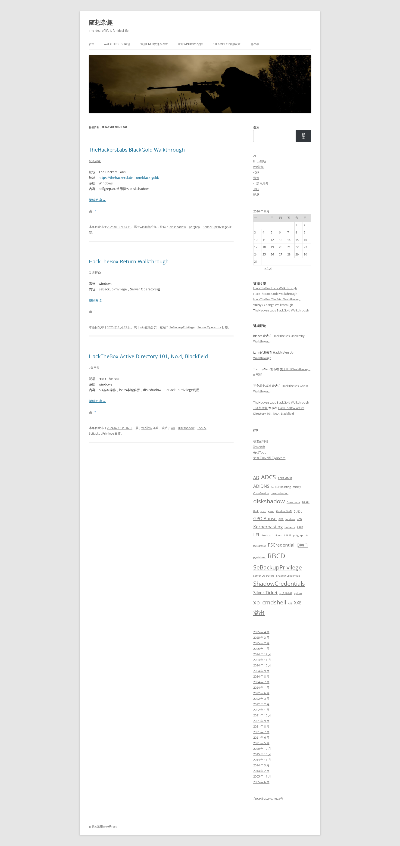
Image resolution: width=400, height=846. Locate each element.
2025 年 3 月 (261, 637)
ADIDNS (261, 486)
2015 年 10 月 (262, 754)
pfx (307, 535)
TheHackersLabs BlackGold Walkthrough (137, 149)
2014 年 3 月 (261, 765)
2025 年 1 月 (261, 649)
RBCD (276, 555)
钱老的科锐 (260, 441)
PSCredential (281, 545)
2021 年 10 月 (262, 715)
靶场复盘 (259, 447)
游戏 (256, 178)
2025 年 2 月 (261, 643)
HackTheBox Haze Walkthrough (275, 288)
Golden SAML (284, 511)
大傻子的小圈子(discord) (269, 458)
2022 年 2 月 (261, 704)
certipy (297, 486)
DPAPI (305, 502)
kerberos (289, 527)
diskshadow (177, 227)
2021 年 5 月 (261, 743)
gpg (298, 510)
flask (256, 511)
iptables (290, 519)
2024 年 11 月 (262, 660)
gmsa (271, 511)
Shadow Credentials (288, 575)
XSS (290, 603)
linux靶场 (259, 161)
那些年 (255, 44)
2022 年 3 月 (261, 699)
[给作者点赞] (91, 211)
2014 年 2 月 (261, 771)
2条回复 (94, 368)
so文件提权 (285, 593)
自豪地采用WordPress (103, 826)
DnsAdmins (293, 502)
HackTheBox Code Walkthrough (275, 294)
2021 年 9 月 (261, 721)
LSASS (201, 428)
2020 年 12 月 (262, 748)
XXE (298, 603)
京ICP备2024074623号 (268, 798)
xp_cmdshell (269, 602)
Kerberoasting (268, 527)
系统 (256, 189)
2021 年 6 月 (261, 737)
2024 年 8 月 (261, 676)
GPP (281, 519)
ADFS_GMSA (285, 478)
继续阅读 (97, 200)
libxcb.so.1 (267, 535)
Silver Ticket (265, 593)
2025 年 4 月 (261, 632)
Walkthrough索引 (117, 44)
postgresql (259, 545)
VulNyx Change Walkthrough (273, 305)
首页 (91, 44)
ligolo (278, 535)
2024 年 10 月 (262, 665)
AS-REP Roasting (281, 486)
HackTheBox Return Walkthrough (129, 261)
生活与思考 (260, 183)
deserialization (279, 493)
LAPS (300, 527)
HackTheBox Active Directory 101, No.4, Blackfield (148, 356)
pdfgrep (194, 227)
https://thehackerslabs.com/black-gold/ (129, 177)
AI (254, 156)
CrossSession (261, 493)
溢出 (259, 612)
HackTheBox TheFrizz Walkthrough (277, 299)
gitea (263, 511)
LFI (256, 535)
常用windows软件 (190, 44)
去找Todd (259, 452)
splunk (298, 593)
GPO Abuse (265, 519)
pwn (302, 544)
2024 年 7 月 (261, 682)
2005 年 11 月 (262, 776)
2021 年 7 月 (261, 732)
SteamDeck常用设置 (227, 44)
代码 (256, 172)
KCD (299, 519)
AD (173, 428)
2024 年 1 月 (261, 687)
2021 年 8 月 (261, 726)
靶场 (256, 195)
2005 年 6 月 (261, 782)
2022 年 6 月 (261, 693)
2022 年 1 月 (261, 710)
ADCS (268, 477)
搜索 (256, 127)
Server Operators (209, 327)
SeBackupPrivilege (215, 227)
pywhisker (259, 557)
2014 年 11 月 (262, 760)
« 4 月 (268, 268)
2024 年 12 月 (262, 654)
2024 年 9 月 (261, 671)
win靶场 (145, 227)
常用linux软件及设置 (154, 44)
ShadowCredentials (279, 583)
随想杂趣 (101, 22)
